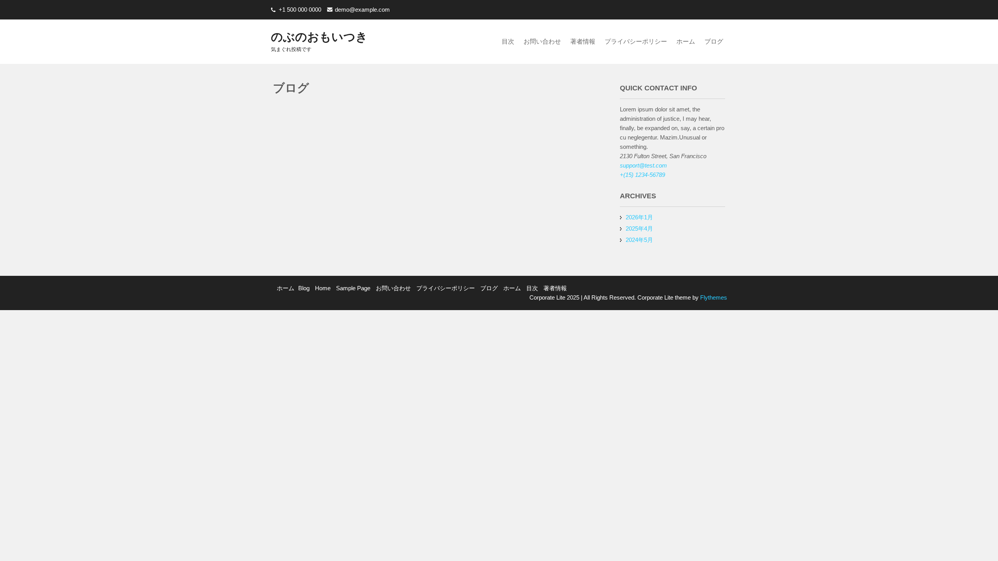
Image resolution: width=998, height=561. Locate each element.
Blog (304, 288)
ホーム (685, 41)
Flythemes (713, 297)
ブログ (713, 41)
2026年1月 (639, 217)
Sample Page (353, 288)
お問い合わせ (542, 41)
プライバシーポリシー (636, 41)
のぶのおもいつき (319, 37)
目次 (508, 41)
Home (323, 288)
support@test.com (643, 165)
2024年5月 (639, 239)
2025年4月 (639, 228)
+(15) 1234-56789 (642, 174)
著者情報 (582, 41)
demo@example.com (362, 9)
